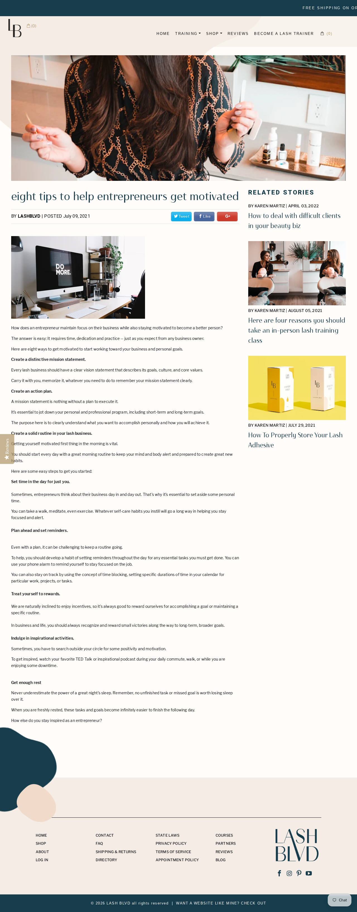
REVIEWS (238, 34)
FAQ (99, 843)
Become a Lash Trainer (284, 34)
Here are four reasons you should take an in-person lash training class (296, 330)
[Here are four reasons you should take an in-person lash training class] (297, 303)
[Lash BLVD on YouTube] (309, 873)
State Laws (168, 835)
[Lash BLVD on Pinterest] (299, 873)
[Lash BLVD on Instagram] (289, 873)
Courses (224, 835)
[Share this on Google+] (227, 216)
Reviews (224, 851)
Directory (106, 860)
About (42, 851)
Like (207, 216)
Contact (105, 835)
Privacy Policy (171, 843)
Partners (226, 843)
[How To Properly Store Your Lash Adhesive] (297, 418)
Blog (221, 860)
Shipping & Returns (116, 851)
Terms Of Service (173, 851)
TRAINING (186, 34)
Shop (41, 843)
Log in (42, 860)
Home (163, 34)
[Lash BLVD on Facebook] (280, 873)
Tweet (183, 216)
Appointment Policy (177, 860)
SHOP (212, 34)
